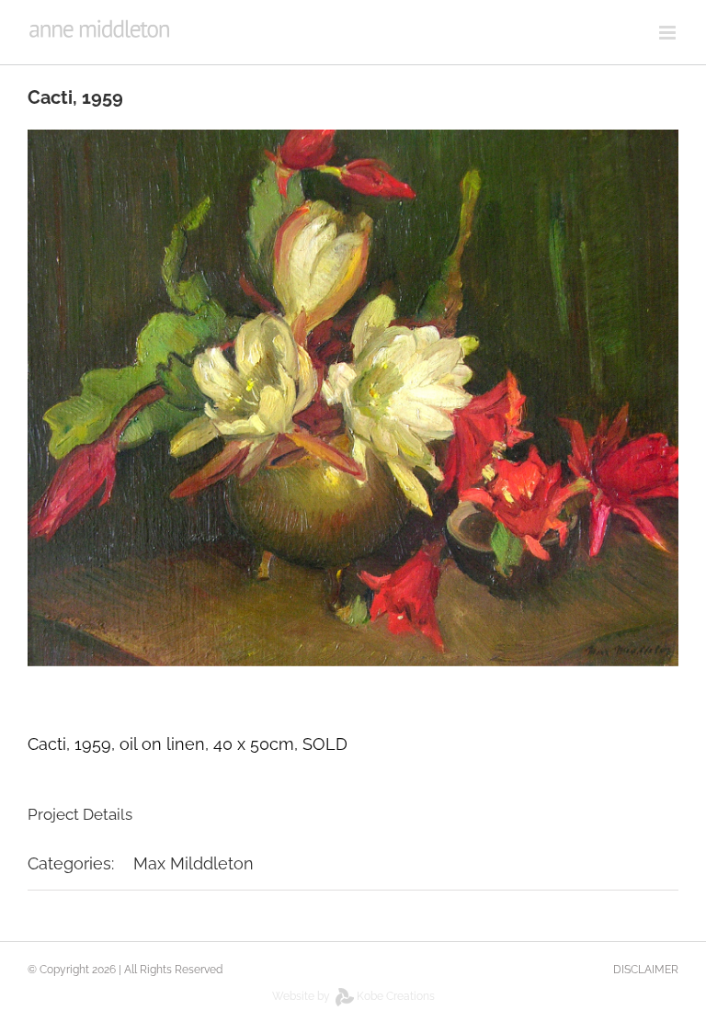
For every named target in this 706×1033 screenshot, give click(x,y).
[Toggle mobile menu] (668, 32)
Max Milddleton (193, 863)
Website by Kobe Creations (353, 996)
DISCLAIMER (645, 969)
